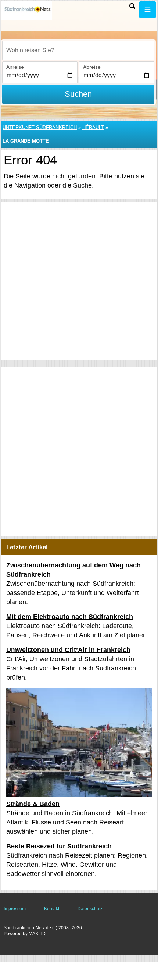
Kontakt (51, 908)
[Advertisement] (79, 281)
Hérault (93, 127)
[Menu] (147, 9)
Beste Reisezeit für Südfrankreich (59, 846)
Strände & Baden (33, 804)
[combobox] (78, 50)
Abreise (92, 67)
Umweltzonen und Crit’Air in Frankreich (68, 649)
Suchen (78, 94)
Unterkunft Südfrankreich (40, 127)
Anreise (15, 67)
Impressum (15, 908)
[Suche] (132, 6)
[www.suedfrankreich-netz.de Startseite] (27, 10)
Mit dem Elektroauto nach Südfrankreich (69, 616)
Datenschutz (90, 908)
